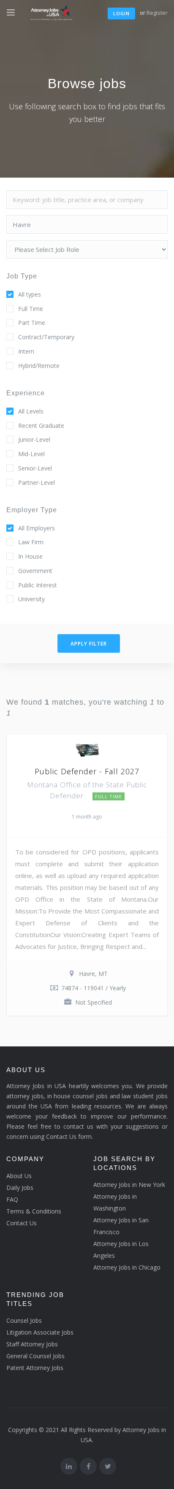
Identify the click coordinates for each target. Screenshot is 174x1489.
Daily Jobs (19, 1188)
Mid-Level (31, 454)
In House (30, 556)
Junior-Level (34, 439)
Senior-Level (35, 468)
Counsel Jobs (24, 1320)
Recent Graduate (41, 426)
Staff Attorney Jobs (32, 1344)
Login (121, 13)
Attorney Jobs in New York (129, 1185)
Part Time (31, 323)
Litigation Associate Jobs (39, 1332)
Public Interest (37, 585)
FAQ (12, 1199)
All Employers (36, 528)
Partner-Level (36, 482)
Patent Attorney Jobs (34, 1368)
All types (29, 294)
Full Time (30, 309)
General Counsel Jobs (35, 1356)
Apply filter (89, 643)
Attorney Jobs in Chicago (126, 1267)
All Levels (31, 411)
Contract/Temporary (46, 337)
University (31, 599)
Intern (26, 351)
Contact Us (21, 1223)
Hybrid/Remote (39, 366)
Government (35, 571)
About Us (19, 1176)
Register (157, 12)
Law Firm (31, 542)
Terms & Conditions (33, 1211)
